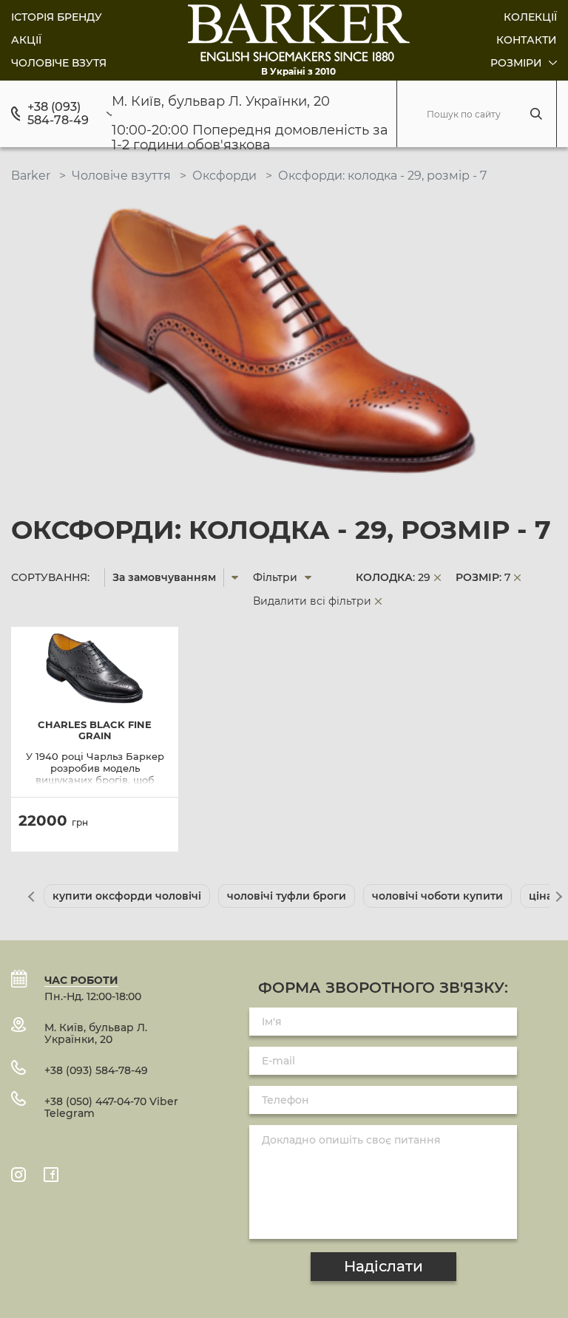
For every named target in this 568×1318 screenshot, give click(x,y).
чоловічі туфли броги (286, 896)
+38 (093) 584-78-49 (58, 114)
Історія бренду (56, 17)
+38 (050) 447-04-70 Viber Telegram (111, 1107)
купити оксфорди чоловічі (127, 896)
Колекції (530, 17)
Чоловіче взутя (58, 62)
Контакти (526, 40)
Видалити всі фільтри (312, 601)
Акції (26, 40)
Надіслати (383, 1266)
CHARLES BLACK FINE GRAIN (95, 730)
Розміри (517, 62)
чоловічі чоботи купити (437, 896)
